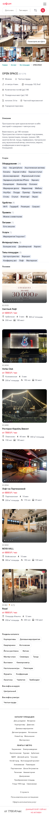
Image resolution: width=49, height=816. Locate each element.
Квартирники (9, 645)
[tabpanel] (24, 286)
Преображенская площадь (24, 780)
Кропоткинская (16, 753)
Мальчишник (29, 736)
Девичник (30, 725)
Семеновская (32, 784)
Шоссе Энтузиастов (30, 768)
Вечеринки (31, 721)
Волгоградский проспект (30, 761)
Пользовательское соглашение (24, 797)
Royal (4, 608)
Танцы (36, 657)
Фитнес (26, 651)
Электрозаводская (30, 749)
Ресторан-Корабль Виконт (15, 429)
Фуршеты (8, 674)
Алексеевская (19, 765)
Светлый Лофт (9, 309)
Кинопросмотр (23, 662)
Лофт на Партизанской (13, 489)
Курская (26, 753)
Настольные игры (11, 668)
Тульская (34, 757)
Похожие (6, 266)
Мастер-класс (10, 657)
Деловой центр (23, 757)
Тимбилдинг (34, 680)
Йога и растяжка (11, 651)
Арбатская (35, 753)
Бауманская (16, 749)
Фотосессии (24, 645)
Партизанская (16, 768)
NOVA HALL (8, 548)
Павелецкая (30, 765)
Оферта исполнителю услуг (24, 802)
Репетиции (28, 668)
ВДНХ (13, 757)
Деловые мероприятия (30, 639)
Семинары (24, 657)
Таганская (18, 772)
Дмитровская (24, 776)
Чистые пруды (10, 702)
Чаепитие (21, 680)
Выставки (8, 662)
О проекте (24, 792)
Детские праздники (19, 732)
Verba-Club (7, 369)
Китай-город (14, 761)
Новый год (19, 736)
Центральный (10, 691)
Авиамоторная (29, 772)
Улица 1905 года (18, 784)
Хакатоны (8, 680)
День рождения (20, 721)
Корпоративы (10, 639)
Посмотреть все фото (36, 42)
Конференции (22, 674)
